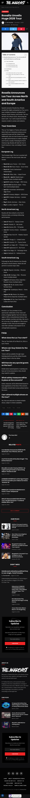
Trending (5, 11)
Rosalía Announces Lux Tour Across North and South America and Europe (15, 58)
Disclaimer (9, 783)
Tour (14, 407)
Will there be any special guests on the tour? (17, 78)
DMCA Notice (18, 783)
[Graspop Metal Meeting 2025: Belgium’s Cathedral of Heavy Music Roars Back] (6, 705)
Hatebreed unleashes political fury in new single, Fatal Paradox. (15, 572)
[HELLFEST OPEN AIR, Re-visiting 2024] (6, 725)
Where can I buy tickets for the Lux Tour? (16, 75)
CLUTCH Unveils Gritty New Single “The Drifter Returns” (15, 460)
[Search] (27, 2)
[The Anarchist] (16, 2)
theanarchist (23, 789)
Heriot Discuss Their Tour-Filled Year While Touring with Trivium (22, 425)
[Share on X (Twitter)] (13, 28)
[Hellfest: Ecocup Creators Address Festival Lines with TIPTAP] (6, 526)
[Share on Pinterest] (21, 28)
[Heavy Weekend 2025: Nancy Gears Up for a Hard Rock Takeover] (6, 715)
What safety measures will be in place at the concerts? (17, 81)
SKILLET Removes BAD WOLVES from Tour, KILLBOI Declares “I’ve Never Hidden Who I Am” (13, 500)
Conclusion (8, 69)
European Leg (11, 63)
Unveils (18, 407)
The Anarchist (9, 22)
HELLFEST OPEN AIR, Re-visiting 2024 (18, 723)
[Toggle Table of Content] (25, 54)
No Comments (6, 25)
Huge (3, 407)
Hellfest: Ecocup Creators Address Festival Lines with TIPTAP (20, 526)
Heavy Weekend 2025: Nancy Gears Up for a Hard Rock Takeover (20, 714)
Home (3, 7)
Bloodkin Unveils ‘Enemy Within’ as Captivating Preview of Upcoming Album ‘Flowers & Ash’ (13, 469)
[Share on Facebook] (5, 28)
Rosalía (9, 407)
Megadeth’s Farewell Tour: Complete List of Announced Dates (20, 555)
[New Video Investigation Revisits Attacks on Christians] (6, 536)
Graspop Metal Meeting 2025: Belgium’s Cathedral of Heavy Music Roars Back (20, 704)
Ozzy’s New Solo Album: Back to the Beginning (19, 608)
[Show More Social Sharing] (26, 28)
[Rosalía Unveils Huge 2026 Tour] (15, 41)
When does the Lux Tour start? (15, 72)
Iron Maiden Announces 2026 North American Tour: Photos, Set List (13, 450)
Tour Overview (9, 61)
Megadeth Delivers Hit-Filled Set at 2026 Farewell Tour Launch (20, 545)
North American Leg (12, 65)
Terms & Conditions (20, 785)
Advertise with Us (10, 780)
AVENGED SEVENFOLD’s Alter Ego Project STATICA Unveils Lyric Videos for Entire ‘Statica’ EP (15, 480)
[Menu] (3, 2)
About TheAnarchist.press (16, 778)
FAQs (7, 70)
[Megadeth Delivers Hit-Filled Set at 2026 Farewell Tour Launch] (6, 546)
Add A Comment (15, 510)
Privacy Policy (15, 649)
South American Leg (12, 66)
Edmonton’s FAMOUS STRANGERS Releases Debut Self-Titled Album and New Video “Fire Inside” (19, 590)
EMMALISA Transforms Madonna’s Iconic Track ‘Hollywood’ (13, 490)
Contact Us (20, 780)
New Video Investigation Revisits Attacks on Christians (19, 535)
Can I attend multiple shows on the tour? (16, 84)
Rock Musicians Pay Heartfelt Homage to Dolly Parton (20, 600)
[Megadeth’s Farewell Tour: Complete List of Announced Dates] (6, 556)
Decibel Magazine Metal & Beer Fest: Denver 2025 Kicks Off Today (8, 425)
